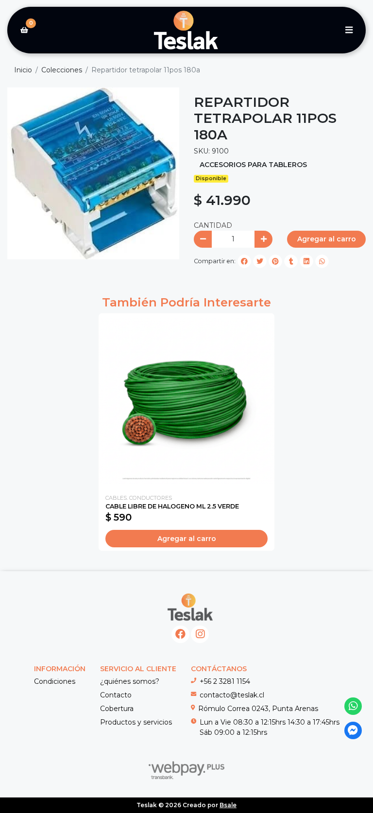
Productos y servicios (136, 722)
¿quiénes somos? (129, 681)
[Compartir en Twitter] (260, 261)
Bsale (228, 805)
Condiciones (54, 681)
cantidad (213, 225)
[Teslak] (186, 30)
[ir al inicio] (190, 607)
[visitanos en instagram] (200, 635)
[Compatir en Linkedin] (306, 261)
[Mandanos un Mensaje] (353, 731)
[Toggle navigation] (349, 30)
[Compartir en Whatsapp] (322, 261)
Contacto (116, 695)
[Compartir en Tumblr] (291, 261)
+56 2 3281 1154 (225, 681)
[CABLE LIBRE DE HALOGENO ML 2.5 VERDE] (186, 401)
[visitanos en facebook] (180, 635)
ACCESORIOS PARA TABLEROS (253, 164)
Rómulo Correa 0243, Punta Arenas (258, 708)
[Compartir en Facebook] (244, 261)
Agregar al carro (326, 239)
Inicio (23, 70)
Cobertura (117, 708)
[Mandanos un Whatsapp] (353, 706)
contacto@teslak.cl (232, 695)
